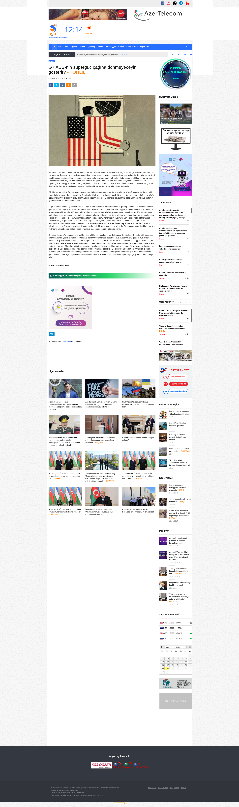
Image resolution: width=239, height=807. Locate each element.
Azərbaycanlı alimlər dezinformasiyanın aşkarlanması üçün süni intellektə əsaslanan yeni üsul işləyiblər (101, 404)
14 (186, 662)
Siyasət (74, 47)
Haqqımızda (163, 788)
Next (188, 114)
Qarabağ (91, 47)
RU (179, 54)
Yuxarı (183, 788)
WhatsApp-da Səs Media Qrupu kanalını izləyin (74, 276)
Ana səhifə (152, 788)
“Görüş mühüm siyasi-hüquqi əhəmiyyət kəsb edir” (178, 571)
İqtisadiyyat (111, 47)
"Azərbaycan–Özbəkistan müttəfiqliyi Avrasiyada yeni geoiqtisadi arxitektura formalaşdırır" (137, 476)
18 (172, 665)
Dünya (121, 47)
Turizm (82, 47)
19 (177, 665)
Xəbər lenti (63, 47)
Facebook (66, 342)
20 (181, 665)
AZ (173, 54)
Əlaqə (176, 788)
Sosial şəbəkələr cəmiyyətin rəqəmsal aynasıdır (177, 487)
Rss (171, 788)
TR (191, 54)
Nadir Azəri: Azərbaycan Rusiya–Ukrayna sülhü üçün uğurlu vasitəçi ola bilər (138, 404)
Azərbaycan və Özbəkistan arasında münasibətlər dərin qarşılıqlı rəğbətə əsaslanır (100, 440)
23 (163, 668)
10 (168, 662)
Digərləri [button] (144, 47)
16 (163, 665)
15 (190, 662)
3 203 (69, 78)
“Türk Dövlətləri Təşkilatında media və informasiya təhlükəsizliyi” (179, 462)
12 (177, 662)
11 (172, 662)
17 (168, 665)
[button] (187, 47)
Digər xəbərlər (185, 302)
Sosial (100, 47)
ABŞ (51, 334)
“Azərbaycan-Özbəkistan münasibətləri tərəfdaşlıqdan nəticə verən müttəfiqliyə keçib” (64, 476)
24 (168, 668)
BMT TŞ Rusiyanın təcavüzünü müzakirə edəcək (178, 437)
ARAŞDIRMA (132, 47)
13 (181, 662)
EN (185, 54)
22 (190, 665)
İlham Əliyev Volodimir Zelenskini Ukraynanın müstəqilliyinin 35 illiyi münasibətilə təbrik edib (99, 511)
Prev (163, 114)
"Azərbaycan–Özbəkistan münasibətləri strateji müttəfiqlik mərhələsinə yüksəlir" (65, 511)
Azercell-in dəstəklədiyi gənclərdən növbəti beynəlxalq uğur (178, 540)
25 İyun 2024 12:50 (57, 78)
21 (186, 665)
